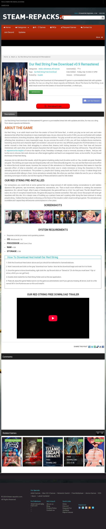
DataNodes (36, 92)
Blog (48, 506)
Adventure (47, 69)
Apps (34, 496)
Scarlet (40, 75)
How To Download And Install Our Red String (32, 257)
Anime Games (91, 493)
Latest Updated (43, 496)
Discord (102, 13)
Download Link (55, 106)
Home (6, 57)
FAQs (65, 504)
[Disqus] (53, 396)
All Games (55, 69)
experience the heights (15, 150)
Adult (13, 57)
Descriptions (10, 114)
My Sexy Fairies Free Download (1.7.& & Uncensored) (11, 457)
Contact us (51, 510)
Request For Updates (67, 509)
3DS (99, 493)
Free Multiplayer (78, 493)
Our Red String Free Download (45, 72)
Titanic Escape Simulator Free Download (51, 457)
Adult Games (35, 493)
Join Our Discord (93, 101)
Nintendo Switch (63, 493)
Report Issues (68, 512)
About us (50, 504)
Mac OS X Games (48, 493)
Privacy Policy (51, 508)
